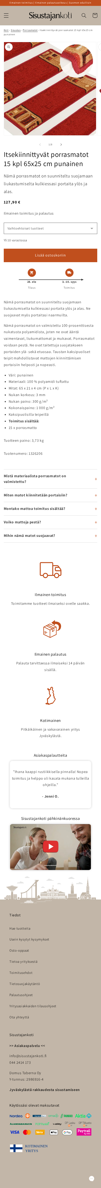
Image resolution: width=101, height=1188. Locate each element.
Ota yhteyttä (19, 1017)
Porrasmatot (30, 30)
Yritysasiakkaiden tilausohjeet (32, 1006)
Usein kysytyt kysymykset (29, 939)
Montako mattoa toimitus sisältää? (34, 508)
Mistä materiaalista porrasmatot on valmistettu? (35, 478)
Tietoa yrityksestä (23, 961)
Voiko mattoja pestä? (22, 522)
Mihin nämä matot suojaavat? (29, 535)
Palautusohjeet (21, 995)
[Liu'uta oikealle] (61, 144)
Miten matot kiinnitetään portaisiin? (35, 495)
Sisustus (16, 30)
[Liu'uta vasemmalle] (40, 144)
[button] (6, 15)
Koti (6, 30)
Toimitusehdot (20, 972)
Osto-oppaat (19, 950)
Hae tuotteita (19, 928)
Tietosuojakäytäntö (24, 983)
